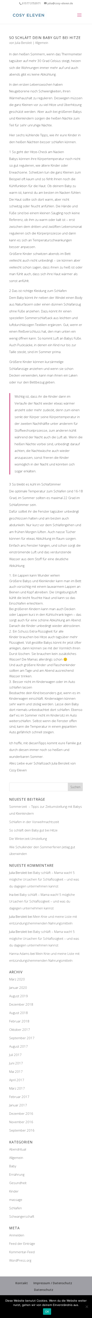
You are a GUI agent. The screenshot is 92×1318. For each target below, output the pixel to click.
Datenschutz (43, 1290)
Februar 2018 (19, 1021)
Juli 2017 (15, 1055)
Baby (12, 1166)
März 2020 (17, 979)
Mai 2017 (16, 1071)
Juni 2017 (16, 1063)
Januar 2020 (18, 987)
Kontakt (21, 1283)
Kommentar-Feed (22, 1252)
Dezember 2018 (21, 1004)
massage (15, 1199)
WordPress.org (20, 1260)
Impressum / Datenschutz (52, 1283)
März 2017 (17, 1088)
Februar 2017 (19, 1097)
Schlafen (15, 1208)
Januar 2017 (18, 1105)
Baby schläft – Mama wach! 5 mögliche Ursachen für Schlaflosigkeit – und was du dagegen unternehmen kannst (44, 879)
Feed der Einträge (22, 1243)
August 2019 (18, 996)
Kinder (14, 1191)
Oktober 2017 (19, 1029)
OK (47, 1311)
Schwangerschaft (21, 1216)
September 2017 (21, 1038)
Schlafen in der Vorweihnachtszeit (34, 822)
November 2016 (21, 1122)
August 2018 (18, 1013)
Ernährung (16, 1174)
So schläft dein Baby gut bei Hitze (45, 37)
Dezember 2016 (21, 1113)
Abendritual (17, 1149)
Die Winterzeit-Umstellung (28, 838)
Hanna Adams (19, 953)
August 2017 (18, 1046)
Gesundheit (18, 1183)
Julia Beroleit (23, 43)
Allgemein (41, 43)
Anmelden (16, 1235)
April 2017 (16, 1080)
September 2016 (21, 1130)
